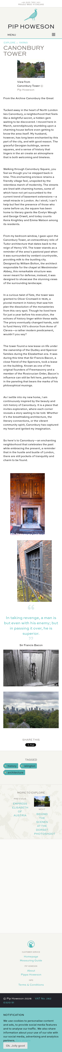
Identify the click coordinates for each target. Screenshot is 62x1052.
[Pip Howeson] (31, 14)
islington (29, 766)
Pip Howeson (31, 26)
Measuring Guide (31, 960)
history (12, 766)
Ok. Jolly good (15, 1045)
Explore (10, 42)
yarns (23, 42)
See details (23, 1040)
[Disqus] (31, 884)
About (31, 970)
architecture (15, 772)
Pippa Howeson (31, 974)
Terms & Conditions (31, 984)
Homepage (31, 956)
